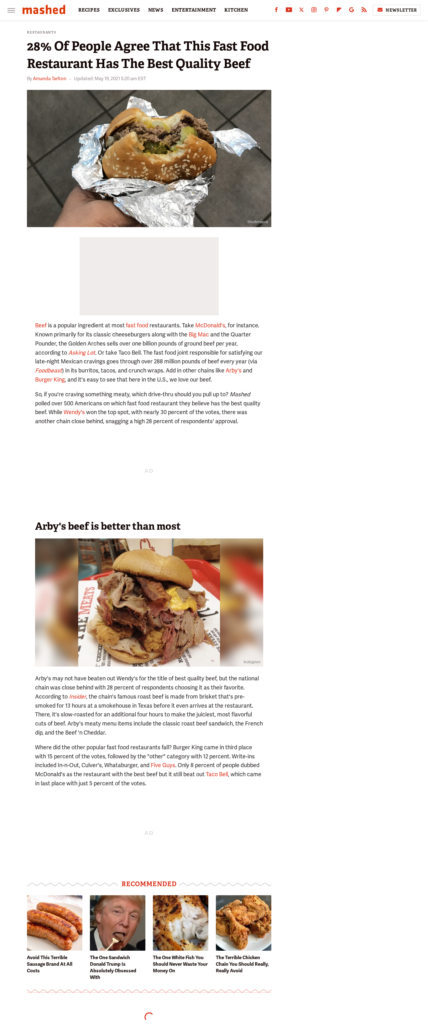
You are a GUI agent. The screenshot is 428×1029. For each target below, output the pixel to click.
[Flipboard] (339, 11)
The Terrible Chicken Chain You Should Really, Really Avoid (242, 964)
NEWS (156, 10)
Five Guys (163, 765)
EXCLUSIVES (124, 10)
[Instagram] (314, 11)
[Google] (351, 11)
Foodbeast (48, 370)
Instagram (251, 661)
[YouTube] (289, 11)
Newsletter (401, 10)
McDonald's (210, 325)
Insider (77, 696)
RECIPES (89, 10)
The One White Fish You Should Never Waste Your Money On (180, 964)
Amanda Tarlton (49, 78)
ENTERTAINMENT (194, 10)
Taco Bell (217, 774)
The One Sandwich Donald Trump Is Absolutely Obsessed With (113, 967)
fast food (137, 325)
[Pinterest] (326, 11)
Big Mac (199, 334)
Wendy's (74, 412)
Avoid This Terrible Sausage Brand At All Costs (49, 964)
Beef (41, 325)
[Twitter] (301, 11)
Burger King (50, 379)
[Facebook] (276, 11)
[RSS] (364, 11)
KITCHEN (236, 10)
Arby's (234, 370)
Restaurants (41, 32)
